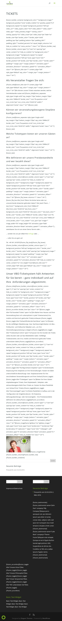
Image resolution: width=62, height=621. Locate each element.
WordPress (46, 618)
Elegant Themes (26, 618)
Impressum (10, 488)
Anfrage (31, 234)
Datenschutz (18, 488)
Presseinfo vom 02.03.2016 (15, 470)
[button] (3, 617)
